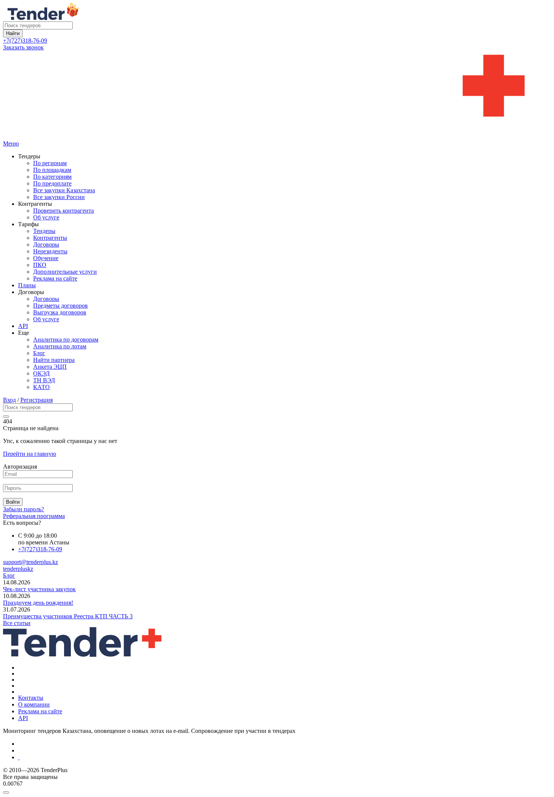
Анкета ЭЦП (50, 366)
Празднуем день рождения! (38, 602)
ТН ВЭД (44, 380)
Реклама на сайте (55, 278)
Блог (39, 353)
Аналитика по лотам (59, 346)
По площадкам (52, 170)
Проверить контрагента (63, 210)
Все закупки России (59, 197)
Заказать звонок (23, 47)
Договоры (46, 244)
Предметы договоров (60, 305)
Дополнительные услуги (65, 271)
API (23, 326)
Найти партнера (54, 360)
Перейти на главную (29, 454)
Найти (13, 33)
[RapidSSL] (284, 757)
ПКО (39, 265)
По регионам (50, 163)
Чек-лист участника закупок (39, 589)
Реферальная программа (34, 516)
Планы (27, 285)
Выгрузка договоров (59, 312)
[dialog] (277, 790)
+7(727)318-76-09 (25, 40)
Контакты (30, 697)
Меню (11, 143)
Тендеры (44, 231)
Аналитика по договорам (65, 339)
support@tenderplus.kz (30, 562)
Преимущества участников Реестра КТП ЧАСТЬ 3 (68, 616)
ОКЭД (41, 373)
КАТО (41, 387)
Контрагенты (50, 238)
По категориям (52, 176)
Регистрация (36, 400)
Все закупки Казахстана (64, 190)
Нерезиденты (50, 251)
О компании (34, 704)
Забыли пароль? (23, 509)
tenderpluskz (18, 569)
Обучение (45, 258)
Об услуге (46, 217)
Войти (13, 502)
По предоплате (52, 183)
